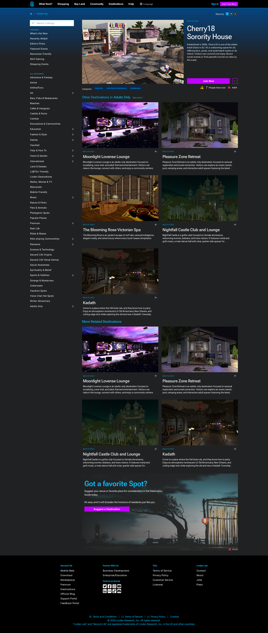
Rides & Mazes (38, 233)
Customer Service (163, 579)
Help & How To (38, 150)
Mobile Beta (67, 570)
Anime (33, 82)
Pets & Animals (38, 207)
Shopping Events (39, 64)
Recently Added (38, 38)
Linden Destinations (41, 176)
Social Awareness (39, 265)
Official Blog (67, 593)
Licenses (158, 584)
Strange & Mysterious (42, 280)
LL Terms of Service (132, 616)
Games (34, 139)
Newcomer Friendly (40, 54)
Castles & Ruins (38, 113)
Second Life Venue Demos (44, 259)
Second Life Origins (41, 254)
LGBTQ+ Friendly (39, 171)
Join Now (208, 81)
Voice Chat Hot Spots (42, 296)
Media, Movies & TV (41, 181)
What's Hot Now (39, 33)
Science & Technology (42, 249)
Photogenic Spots (39, 212)
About (200, 575)
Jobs (199, 579)
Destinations (67, 589)
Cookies (174, 616)
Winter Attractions (40, 301)
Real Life (35, 228)
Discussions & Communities (45, 123)
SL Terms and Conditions (103, 616)
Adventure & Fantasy (41, 77)
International (37, 161)
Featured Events (39, 48)
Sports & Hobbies (39, 275)
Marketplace (67, 579)
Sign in (215, 3)
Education (35, 129)
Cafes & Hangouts (40, 108)
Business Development (116, 570)
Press (200, 584)
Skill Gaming (37, 59)
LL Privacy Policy (156, 616)
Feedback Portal (69, 603)
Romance (35, 244)
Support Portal (68, 598)
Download (66, 575)
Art (31, 93)
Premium (35, 223)
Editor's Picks (37, 43)
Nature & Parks (38, 202)
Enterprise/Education (115, 575)
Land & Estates (38, 166)
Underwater (36, 285)
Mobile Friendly (38, 192)
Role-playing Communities (44, 238)
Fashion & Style (38, 134)
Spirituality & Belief (40, 270)
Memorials (36, 187)
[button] (45, 4)
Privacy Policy (160, 575)
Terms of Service (162, 570)
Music (33, 197)
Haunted (35, 145)
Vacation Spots (38, 290)
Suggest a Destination (107, 509)
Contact (201, 570)
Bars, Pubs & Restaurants (44, 98)
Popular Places (38, 218)
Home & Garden (38, 155)
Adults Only (42, 13)
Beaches (34, 103)
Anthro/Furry (36, 87)
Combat (34, 118)
